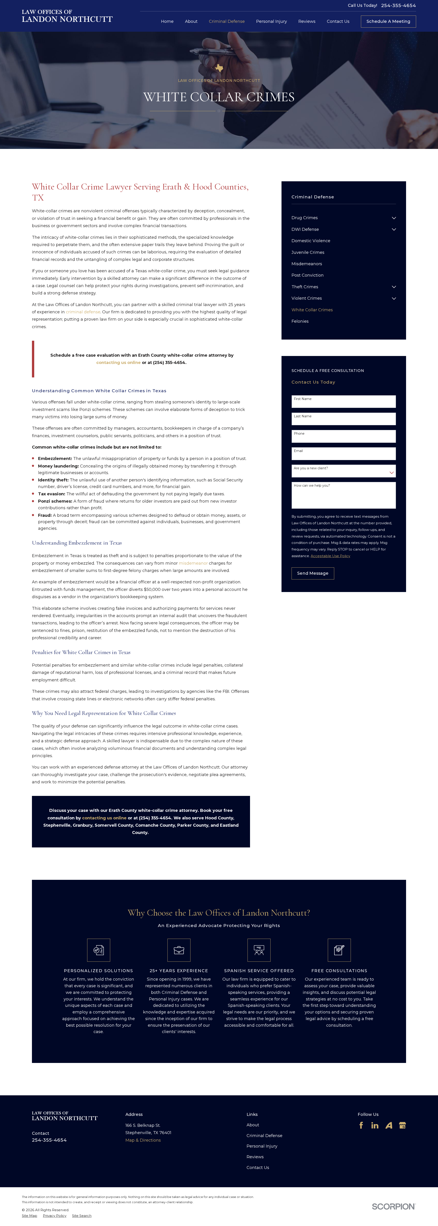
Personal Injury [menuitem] (271, 21)
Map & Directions (143, 1140)
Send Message (312, 573)
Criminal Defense (264, 1135)
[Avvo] (388, 1125)
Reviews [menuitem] (306, 21)
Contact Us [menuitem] (338, 21)
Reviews (255, 1156)
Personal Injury (262, 1146)
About (253, 1124)
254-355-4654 (398, 5)
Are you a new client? (311, 468)
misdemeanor (193, 563)
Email (298, 451)
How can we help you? (312, 486)
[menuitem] (341, 218)
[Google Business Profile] (402, 1125)
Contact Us (258, 1167)
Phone (299, 434)
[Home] (67, 16)
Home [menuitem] (167, 21)
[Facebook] (361, 1125)
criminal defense (83, 311)
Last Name (303, 416)
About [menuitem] (191, 21)
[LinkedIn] (374, 1125)
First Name (303, 399)
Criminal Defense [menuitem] (227, 21)
